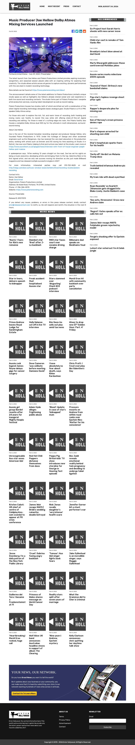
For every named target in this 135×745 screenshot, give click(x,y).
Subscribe (107, 727)
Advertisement (65, 723)
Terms (61, 717)
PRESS (66, 6)
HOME (42, 6)
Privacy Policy (64, 720)
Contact (62, 727)
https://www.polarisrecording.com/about (48, 90)
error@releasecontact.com (19, 205)
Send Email (18, 180)
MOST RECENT (54, 6)
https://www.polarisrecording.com (29, 190)
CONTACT (77, 6)
